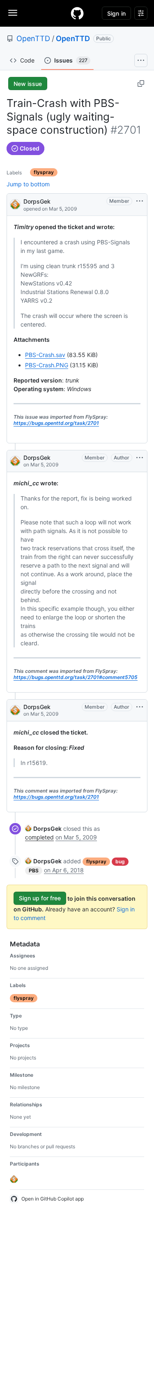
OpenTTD (33, 38)
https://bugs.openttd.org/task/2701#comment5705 (76, 677)
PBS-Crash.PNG (46, 365)
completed (39, 837)
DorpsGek (37, 201)
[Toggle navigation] (13, 13)
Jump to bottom (28, 184)
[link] (43, 828)
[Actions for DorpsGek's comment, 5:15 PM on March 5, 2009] (139, 707)
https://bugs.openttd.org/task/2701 (56, 423)
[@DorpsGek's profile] (15, 203)
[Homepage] (77, 13)
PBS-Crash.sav (45, 354)
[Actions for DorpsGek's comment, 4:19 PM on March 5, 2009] (139, 458)
